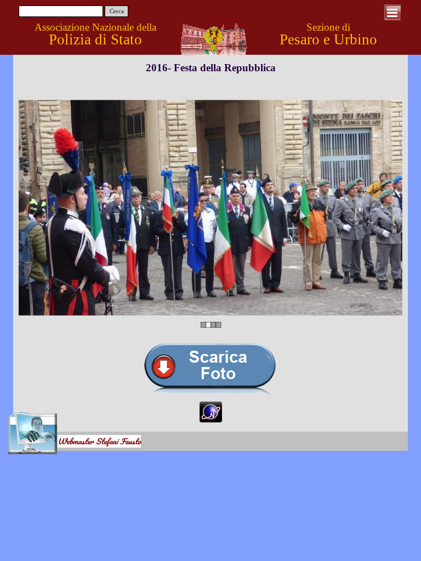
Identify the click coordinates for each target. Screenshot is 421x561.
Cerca (117, 11)
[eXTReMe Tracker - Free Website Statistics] (211, 417)
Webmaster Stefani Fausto (99, 441)
